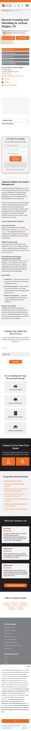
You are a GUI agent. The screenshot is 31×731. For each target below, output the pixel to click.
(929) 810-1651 (6, 73)
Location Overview (8, 49)
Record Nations (5, 10)
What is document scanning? (13, 481)
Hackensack (24, 605)
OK (15, 721)
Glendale (21, 609)
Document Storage (8, 60)
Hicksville (20, 607)
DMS (11, 263)
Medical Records (8, 56)
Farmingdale (11, 609)
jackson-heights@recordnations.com (13, 76)
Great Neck (6, 605)
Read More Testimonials (15, 585)
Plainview (11, 607)
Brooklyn (15, 605)
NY (10, 10)
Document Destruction (9, 63)
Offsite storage (13, 246)
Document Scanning (9, 53)
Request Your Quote (15, 158)
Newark (6, 602)
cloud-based (25, 260)
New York (15, 602)
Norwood (23, 602)
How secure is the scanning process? (15, 509)
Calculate (15, 361)
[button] (28, 666)
